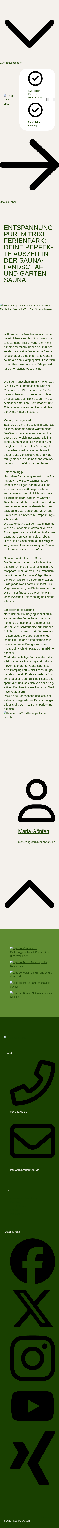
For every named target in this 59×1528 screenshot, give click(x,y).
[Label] (29, 926)
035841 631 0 (18, 1111)
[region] (32, 100)
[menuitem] (23, 1198)
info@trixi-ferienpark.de (24, 1170)
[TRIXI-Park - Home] (10, 99)
